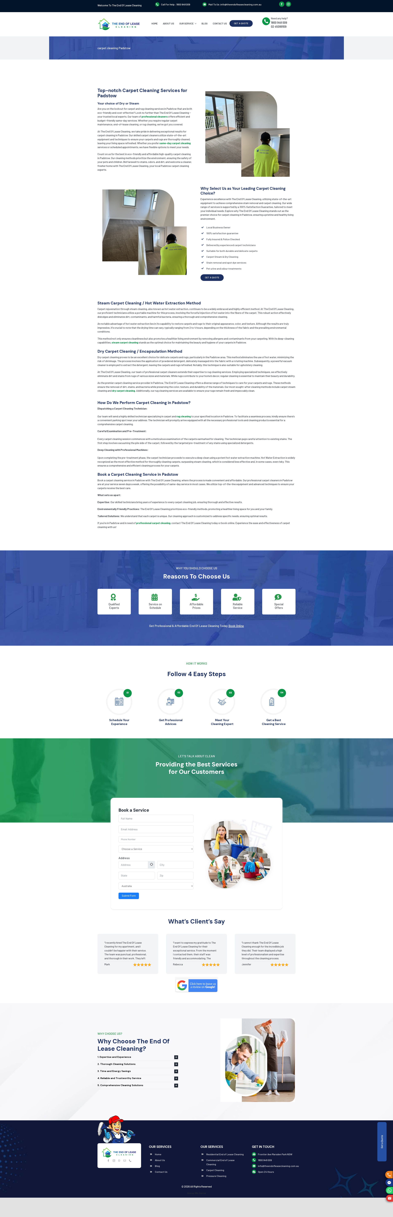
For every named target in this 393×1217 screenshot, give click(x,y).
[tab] (137, 1057)
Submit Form (129, 895)
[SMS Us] (389, 1182)
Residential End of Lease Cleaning (225, 1154)
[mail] (124, 1160)
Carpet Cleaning (215, 1170)
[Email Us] (389, 1198)
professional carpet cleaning (153, 522)
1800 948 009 (183, 4)
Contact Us (161, 1171)
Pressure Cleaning (216, 1175)
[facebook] (281, 4)
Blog (157, 1165)
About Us (160, 1160)
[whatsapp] (119, 1160)
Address (124, 858)
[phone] (130, 1160)
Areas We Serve (196, 1193)
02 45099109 (278, 26)
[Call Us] (389, 1174)
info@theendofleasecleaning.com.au (240, 4)
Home (158, 1154)
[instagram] (288, 4)
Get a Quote (381, 1141)
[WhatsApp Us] (389, 1190)
